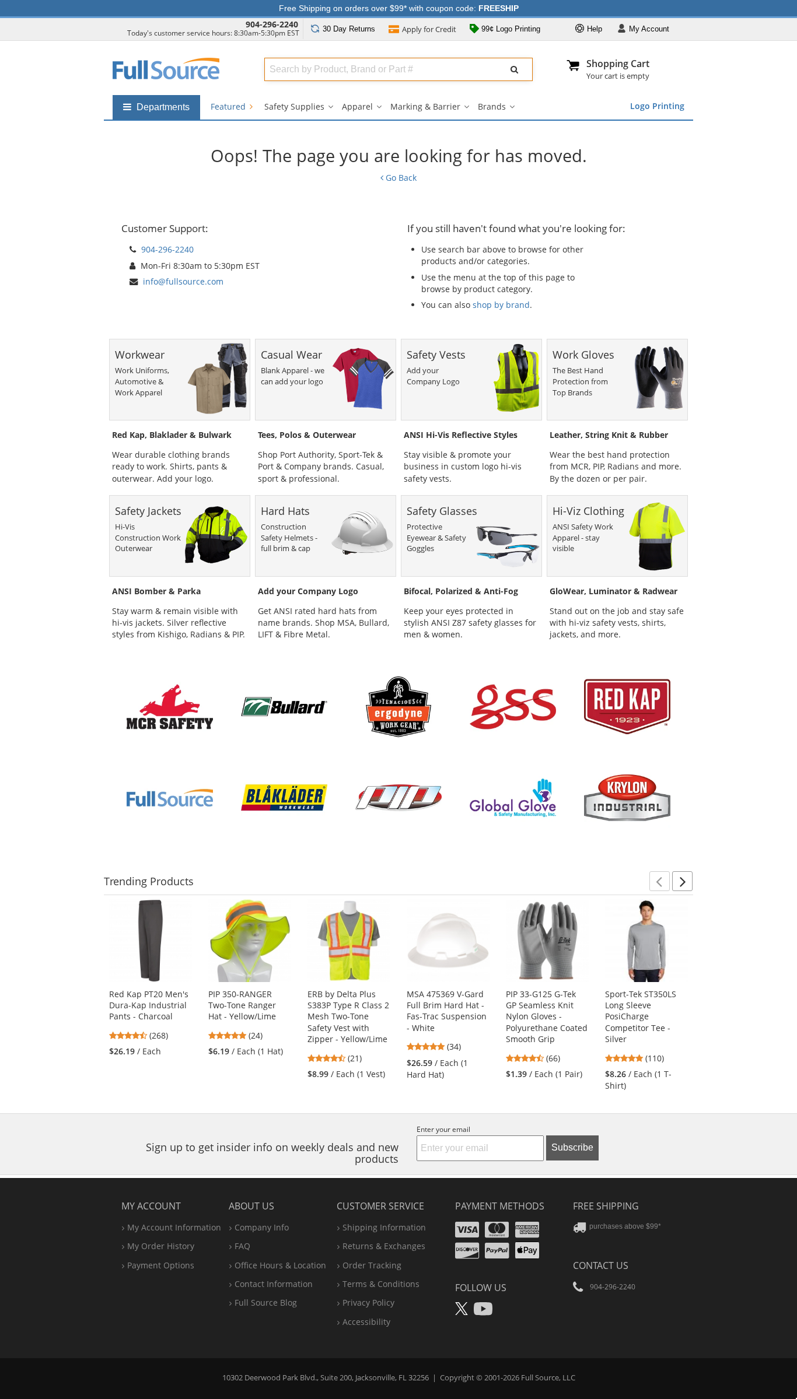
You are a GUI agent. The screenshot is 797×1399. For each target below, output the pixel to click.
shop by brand (501, 304)
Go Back (400, 177)
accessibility (366, 1321)
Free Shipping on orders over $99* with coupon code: (399, 8)
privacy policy (368, 1302)
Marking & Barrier (425, 106)
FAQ (242, 1245)
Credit (429, 29)
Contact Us (600, 1265)
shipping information (384, 1227)
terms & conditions (381, 1283)
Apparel (357, 106)
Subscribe (572, 1147)
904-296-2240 (272, 24)
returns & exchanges (383, 1245)
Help (593, 28)
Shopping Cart (617, 63)
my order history (160, 1245)
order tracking (371, 1265)
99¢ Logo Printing (509, 28)
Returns (349, 28)
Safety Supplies (294, 106)
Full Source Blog (266, 1302)
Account (649, 28)
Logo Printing (657, 105)
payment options (160, 1265)
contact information (274, 1283)
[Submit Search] (515, 69)
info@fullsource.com (183, 281)
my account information (174, 1227)
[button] (659, 881)
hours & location (280, 1265)
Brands (492, 106)
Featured (229, 106)
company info (262, 1227)
